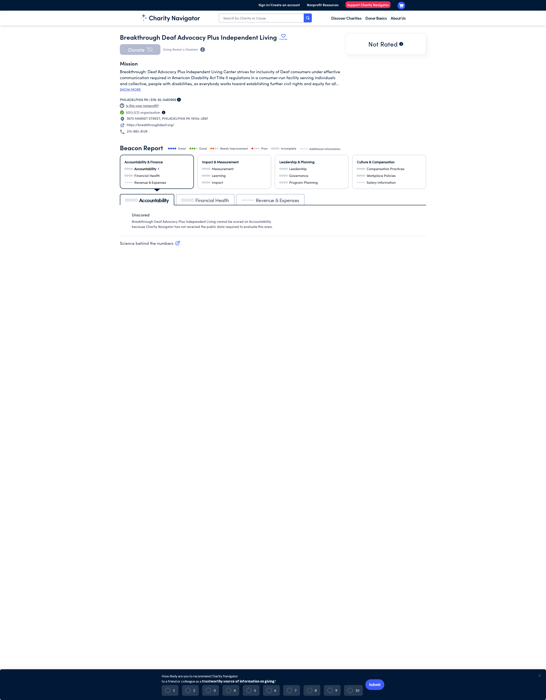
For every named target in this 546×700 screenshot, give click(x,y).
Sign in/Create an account (279, 4)
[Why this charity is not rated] (401, 44)
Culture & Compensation (376, 162)
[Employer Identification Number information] (179, 100)
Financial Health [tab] (212, 200)
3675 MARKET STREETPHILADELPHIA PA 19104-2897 (167, 118)
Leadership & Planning (297, 162)
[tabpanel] (273, 223)
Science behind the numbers (146, 243)
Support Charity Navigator (368, 4)
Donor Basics (376, 18)
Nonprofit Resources (322, 4)
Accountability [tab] (154, 200)
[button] (140, 49)
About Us (398, 18)
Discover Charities (346, 18)
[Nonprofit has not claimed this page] (122, 106)
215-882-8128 (137, 131)
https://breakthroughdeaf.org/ (150, 124)
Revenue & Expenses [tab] (277, 200)
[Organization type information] (163, 112)
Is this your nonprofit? (142, 105)
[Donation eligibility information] (202, 49)
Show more (130, 89)
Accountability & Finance (144, 162)
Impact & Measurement (220, 162)
